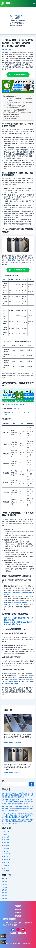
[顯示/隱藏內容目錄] (30, 96)
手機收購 (6, 742)
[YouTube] (23, 929)
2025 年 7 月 (5, 868)
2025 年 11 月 (6, 857)
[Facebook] (12, 929)
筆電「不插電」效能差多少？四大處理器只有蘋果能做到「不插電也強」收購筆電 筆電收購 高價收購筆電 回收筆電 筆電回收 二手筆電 (17, 822)
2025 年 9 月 (6, 862)
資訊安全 (4, 895)
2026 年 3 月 (6, 845)
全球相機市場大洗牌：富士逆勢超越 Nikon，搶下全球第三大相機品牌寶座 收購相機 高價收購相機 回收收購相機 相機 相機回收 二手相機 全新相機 (17, 795)
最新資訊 (11, 742)
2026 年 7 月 (5, 834)
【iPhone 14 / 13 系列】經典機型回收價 (17, 109)
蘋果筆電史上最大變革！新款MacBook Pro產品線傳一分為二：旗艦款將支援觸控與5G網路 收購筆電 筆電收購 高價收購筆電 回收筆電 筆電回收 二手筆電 (17, 801)
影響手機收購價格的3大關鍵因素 (12, 114)
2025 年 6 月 (6, 871)
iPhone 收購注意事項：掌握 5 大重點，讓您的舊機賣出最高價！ (19, 103)
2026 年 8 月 (6, 831)
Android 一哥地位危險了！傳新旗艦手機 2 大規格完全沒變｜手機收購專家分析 (17, 737)
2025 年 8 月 (6, 865)
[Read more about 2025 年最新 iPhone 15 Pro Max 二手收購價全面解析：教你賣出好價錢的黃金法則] (18, 754)
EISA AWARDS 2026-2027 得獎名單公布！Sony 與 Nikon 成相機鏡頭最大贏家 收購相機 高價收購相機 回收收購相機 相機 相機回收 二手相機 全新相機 (17, 815)
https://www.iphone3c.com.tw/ (15, 404)
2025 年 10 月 (6, 859)
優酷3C (10, 3)
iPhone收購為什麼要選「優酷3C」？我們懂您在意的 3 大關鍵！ (19, 99)
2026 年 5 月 (6, 840)
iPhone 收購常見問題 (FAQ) (11, 118)
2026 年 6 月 (6, 837)
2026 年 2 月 (6, 848)
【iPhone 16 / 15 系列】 (14, 107)
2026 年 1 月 (5, 851)
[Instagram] (18, 929)
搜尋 (3, 781)
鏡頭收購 (4, 898)
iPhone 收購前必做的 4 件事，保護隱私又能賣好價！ (17, 113)
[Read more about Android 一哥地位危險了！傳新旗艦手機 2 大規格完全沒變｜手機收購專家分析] (18, 723)
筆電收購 (4, 893)
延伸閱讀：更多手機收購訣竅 (11, 116)
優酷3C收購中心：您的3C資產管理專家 (14, 111)
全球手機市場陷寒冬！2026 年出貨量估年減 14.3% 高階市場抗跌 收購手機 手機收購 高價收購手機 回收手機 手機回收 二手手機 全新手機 (17, 808)
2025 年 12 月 (6, 854)
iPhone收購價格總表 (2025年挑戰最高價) (14, 106)
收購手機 (4, 884)
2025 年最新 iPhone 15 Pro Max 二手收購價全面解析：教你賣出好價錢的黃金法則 (17, 767)
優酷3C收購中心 (18, 408)
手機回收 (4, 878)
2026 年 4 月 (6, 843)
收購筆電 (4, 887)
